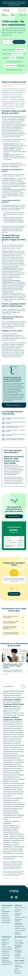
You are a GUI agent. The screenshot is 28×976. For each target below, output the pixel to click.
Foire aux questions (20, 963)
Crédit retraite (5, 918)
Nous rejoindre (18, 940)
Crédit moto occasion (20, 928)
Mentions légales (19, 943)
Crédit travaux (6, 937)
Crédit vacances (6, 907)
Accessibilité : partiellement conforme (18, 947)
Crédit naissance (6, 920)
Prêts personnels (5, 15)
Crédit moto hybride (20, 930)
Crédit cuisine (5, 953)
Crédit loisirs (5, 913)
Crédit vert (5, 958)
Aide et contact (19, 960)
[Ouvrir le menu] (24, 10)
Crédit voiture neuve (20, 907)
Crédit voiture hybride (20, 917)
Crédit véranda (6, 955)
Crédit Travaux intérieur (10, 474)
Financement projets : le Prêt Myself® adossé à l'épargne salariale (13, 666)
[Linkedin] (16, 897)
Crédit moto (18, 924)
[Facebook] (11, 897)
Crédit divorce (5, 915)
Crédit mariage (6, 922)
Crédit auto (18, 905)
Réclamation (18, 973)
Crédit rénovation (6, 946)
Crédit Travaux (13, 15)
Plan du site (18, 971)
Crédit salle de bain (7, 949)
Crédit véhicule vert (7, 964)
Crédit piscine (5, 951)
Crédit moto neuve (19, 926)
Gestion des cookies (20, 958)
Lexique (17, 968)
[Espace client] (20, 10)
